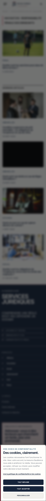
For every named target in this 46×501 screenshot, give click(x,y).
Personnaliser (23, 495)
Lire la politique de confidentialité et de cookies (22, 474)
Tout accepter (23, 489)
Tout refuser (23, 482)
